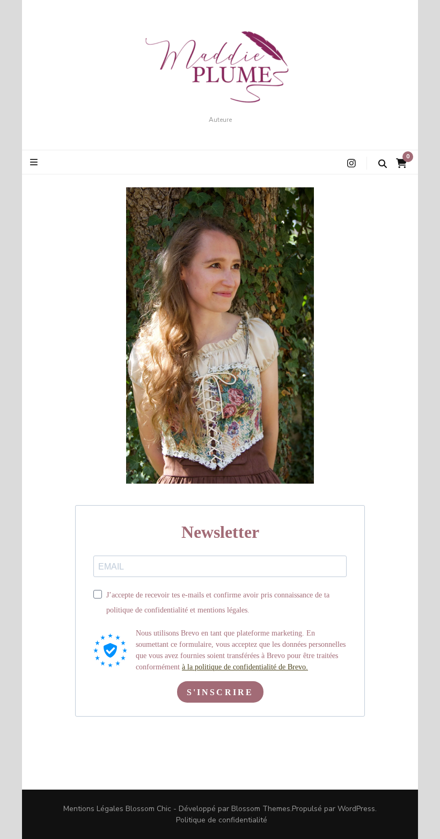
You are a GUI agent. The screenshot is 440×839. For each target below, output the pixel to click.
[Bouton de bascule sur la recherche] (382, 164)
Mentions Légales (93, 809)
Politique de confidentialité (221, 820)
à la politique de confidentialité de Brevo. (245, 667)
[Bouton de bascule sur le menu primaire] (35, 162)
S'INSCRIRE (220, 692)
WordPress (356, 809)
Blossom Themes (260, 809)
